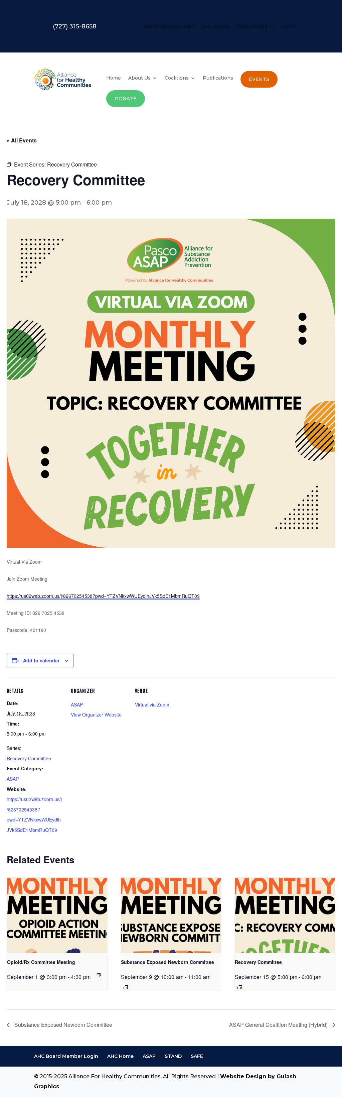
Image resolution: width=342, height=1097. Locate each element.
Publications (218, 78)
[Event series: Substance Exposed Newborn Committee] (126, 987)
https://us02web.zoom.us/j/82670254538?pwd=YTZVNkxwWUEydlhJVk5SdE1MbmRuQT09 (103, 595)
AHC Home (215, 26)
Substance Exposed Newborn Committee (167, 962)
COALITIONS (252, 26)
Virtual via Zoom (152, 704)
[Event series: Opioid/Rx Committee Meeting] (98, 975)
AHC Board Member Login (66, 1056)
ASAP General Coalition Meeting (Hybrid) (279, 1024)
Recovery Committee (29, 758)
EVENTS (259, 79)
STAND (173, 1056)
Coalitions (177, 78)
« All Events (22, 140)
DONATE (126, 99)
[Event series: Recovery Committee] (239, 987)
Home (113, 78)
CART (288, 26)
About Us (139, 78)
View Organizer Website (96, 714)
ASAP (13, 778)
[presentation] (57, 915)
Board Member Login (169, 26)
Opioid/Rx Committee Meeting (41, 962)
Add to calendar (41, 660)
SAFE (197, 1056)
